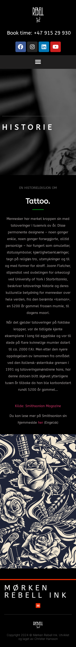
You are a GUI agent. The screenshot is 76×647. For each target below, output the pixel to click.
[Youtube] (55, 47)
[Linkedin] (44, 47)
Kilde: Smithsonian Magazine (38, 406)
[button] (38, 62)
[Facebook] (20, 47)
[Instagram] (32, 47)
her (40, 423)
